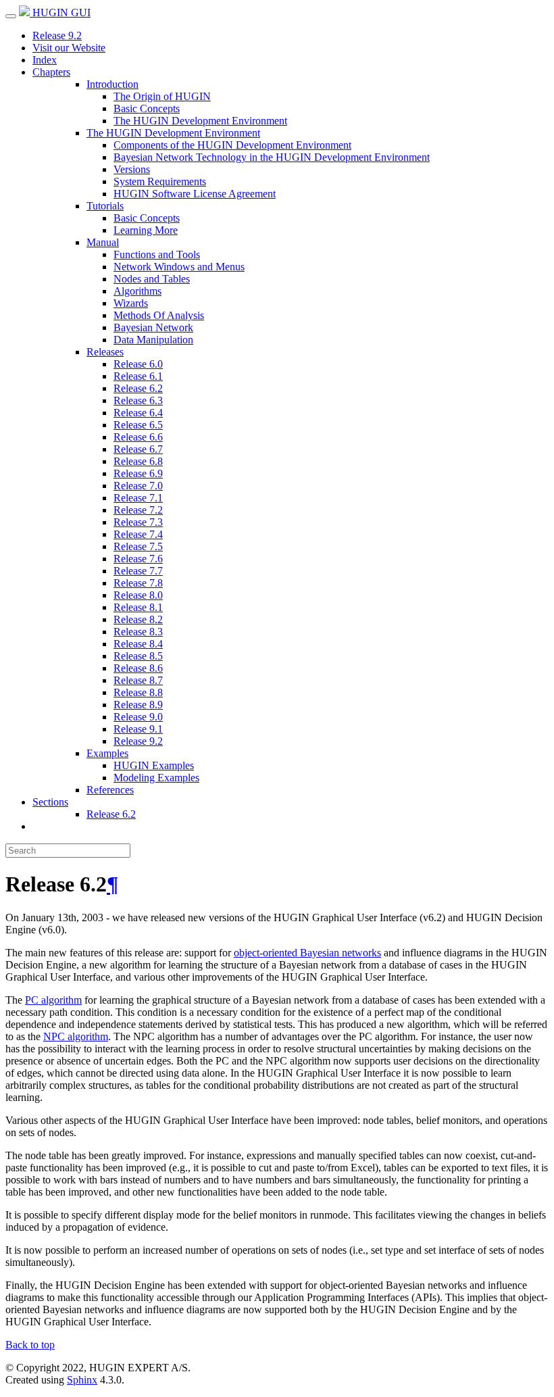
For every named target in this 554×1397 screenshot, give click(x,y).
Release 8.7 (138, 680)
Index (44, 60)
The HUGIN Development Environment (200, 120)
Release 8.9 (138, 704)
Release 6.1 (138, 376)
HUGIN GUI (60, 12)
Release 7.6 (138, 558)
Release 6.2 (138, 388)
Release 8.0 (138, 595)
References (110, 789)
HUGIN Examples (154, 765)
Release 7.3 (138, 522)
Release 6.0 (138, 364)
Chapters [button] (51, 72)
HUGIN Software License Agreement (195, 193)
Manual (102, 242)
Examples (107, 753)
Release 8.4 (138, 644)
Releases (105, 352)
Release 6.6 (138, 437)
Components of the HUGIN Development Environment (232, 145)
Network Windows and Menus (179, 266)
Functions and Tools (157, 254)
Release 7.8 (138, 583)
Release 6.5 (138, 425)
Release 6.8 (138, 461)
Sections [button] (50, 802)
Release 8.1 (138, 607)
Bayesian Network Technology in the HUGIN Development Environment (272, 157)
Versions (132, 169)
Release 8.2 (138, 619)
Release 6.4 (138, 412)
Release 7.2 (138, 510)
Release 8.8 (138, 692)
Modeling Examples (156, 777)
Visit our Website (68, 47)
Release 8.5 (138, 656)
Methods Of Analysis (159, 315)
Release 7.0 (138, 485)
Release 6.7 (138, 449)
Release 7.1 (138, 498)
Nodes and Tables (152, 279)
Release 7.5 (138, 546)
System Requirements (160, 181)
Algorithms (137, 291)
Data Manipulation (153, 339)
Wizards (131, 303)
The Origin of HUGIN (162, 96)
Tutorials (105, 206)
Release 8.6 (138, 668)
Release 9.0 (138, 716)
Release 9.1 (138, 729)
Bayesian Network (153, 327)
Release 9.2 (57, 35)
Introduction (112, 84)
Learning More (146, 230)
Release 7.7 (138, 571)
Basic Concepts (147, 108)
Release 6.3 (138, 400)
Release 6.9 (138, 473)
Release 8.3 (138, 631)
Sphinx (82, 1380)
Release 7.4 (138, 534)
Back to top (30, 1344)
